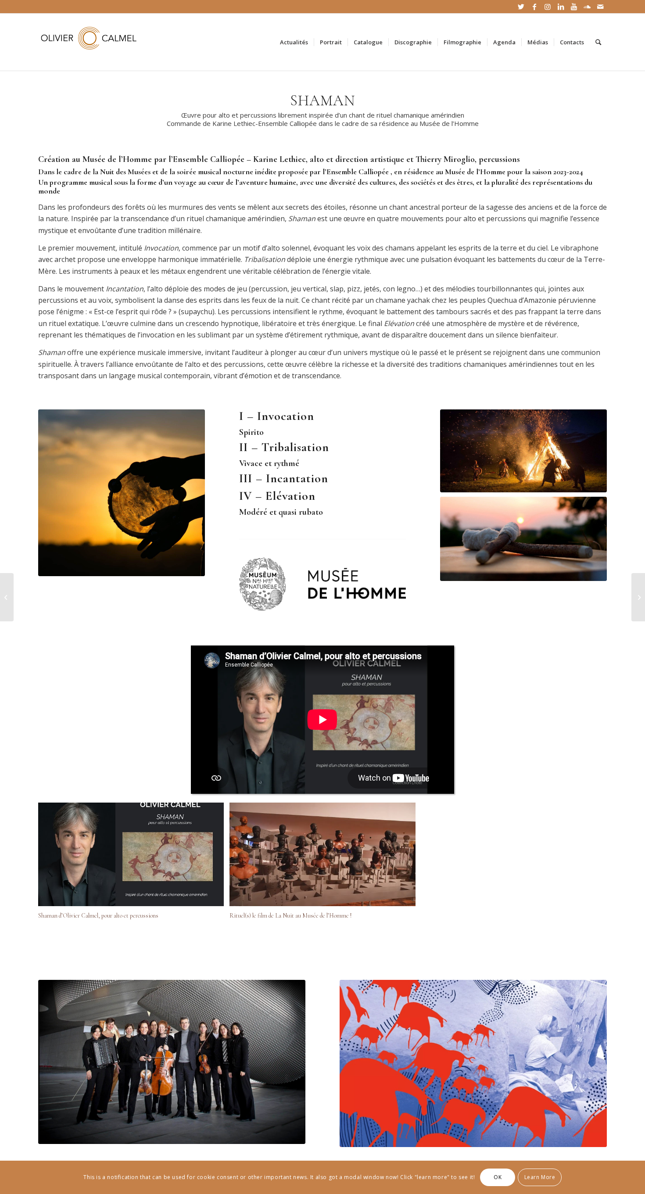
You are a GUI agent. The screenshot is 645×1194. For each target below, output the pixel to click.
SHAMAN (322, 101)
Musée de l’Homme (117, 159)
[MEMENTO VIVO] (638, 597)
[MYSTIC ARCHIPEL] (7, 597)
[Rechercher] (598, 42)
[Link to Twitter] (521, 6)
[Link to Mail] (600, 6)
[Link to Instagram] (547, 6)
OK (498, 1177)
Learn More (539, 1177)
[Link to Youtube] (573, 6)
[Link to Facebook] (534, 6)
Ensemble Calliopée (210, 159)
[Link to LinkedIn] (560, 6)
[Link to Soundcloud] (586, 6)
